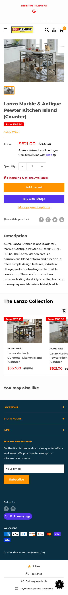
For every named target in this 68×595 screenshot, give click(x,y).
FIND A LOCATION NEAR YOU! (34, 20)
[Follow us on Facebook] (6, 508)
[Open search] (47, 30)
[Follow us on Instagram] (13, 508)
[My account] (54, 30)
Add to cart (34, 187)
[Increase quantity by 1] (42, 166)
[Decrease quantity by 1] (22, 166)
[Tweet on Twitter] (54, 219)
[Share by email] (61, 219)
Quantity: (10, 166)
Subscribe (16, 479)
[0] (61, 30)
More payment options (34, 207)
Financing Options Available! (27, 177)
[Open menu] (5, 29)
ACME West (12, 131)
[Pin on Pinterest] (48, 219)
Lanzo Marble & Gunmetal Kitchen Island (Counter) (24, 357)
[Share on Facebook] (41, 219)
